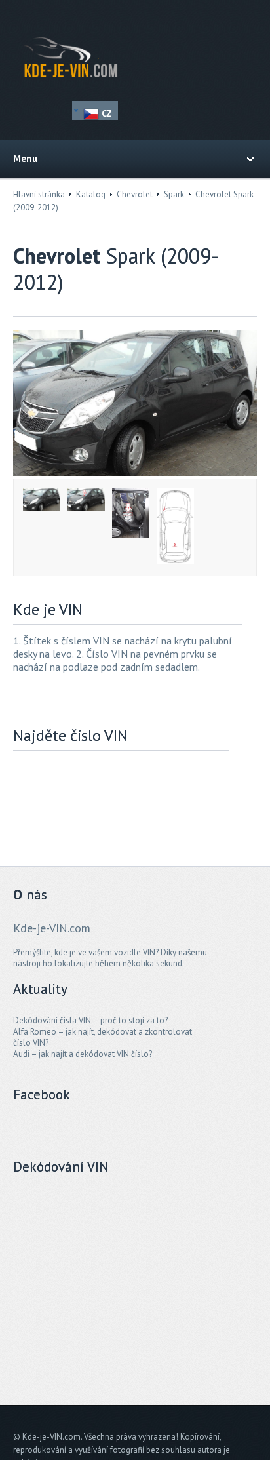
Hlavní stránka (39, 194)
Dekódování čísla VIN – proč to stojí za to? (90, 1020)
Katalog (91, 194)
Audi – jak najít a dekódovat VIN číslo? (82, 1053)
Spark (174, 194)
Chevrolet (135, 194)
